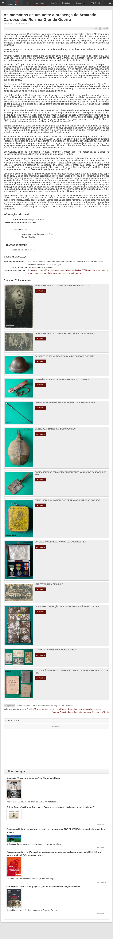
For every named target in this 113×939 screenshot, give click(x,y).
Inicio (27, 3)
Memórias (40, 3)
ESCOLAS (95, 3)
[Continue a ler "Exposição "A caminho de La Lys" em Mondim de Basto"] (14, 800)
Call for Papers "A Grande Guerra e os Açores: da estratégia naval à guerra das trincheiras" (50, 807)
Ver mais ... (101, 825)
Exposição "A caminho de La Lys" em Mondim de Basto (33, 778)
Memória (69, 705)
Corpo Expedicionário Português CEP (48, 705)
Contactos (80, 3)
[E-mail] (104, 28)
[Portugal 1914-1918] (14, 3)
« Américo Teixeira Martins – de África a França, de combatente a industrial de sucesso (63, 709)
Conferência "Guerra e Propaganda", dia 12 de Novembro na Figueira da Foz (43, 886)
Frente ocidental (24, 705)
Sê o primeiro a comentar (107, 28)
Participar (66, 3)
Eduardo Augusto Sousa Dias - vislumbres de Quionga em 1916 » (80, 712)
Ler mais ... (40, 291)
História (53, 3)
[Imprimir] (100, 28)
